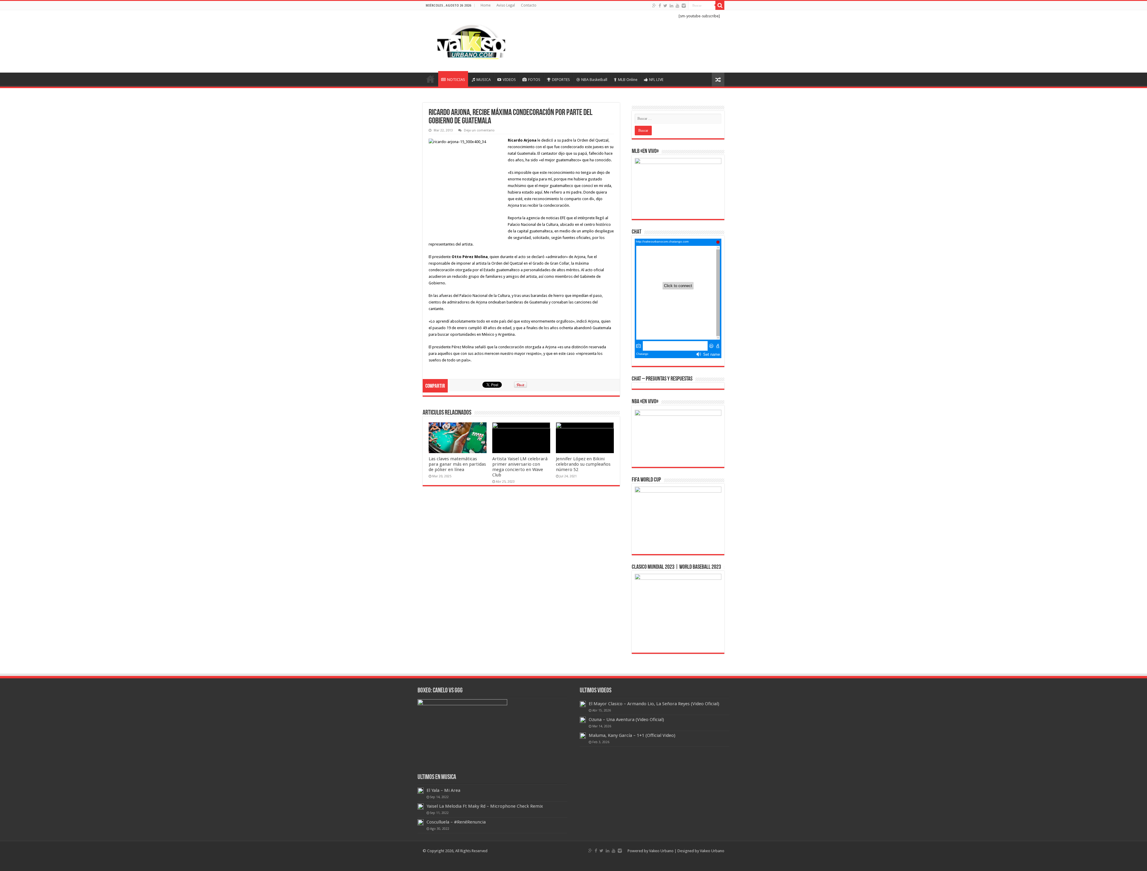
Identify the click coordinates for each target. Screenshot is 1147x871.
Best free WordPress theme (165, 372)
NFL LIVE (656, 79)
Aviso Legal (505, 5)
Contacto (528, 5)
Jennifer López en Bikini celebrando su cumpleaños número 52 (583, 464)
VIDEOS (509, 79)
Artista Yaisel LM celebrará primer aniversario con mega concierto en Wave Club (520, 467)
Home (485, 5)
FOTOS (534, 79)
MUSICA (483, 79)
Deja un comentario (479, 130)
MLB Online (627, 79)
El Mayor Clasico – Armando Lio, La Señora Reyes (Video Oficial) (654, 703)
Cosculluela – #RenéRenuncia (456, 822)
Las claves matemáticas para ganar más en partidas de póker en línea (457, 464)
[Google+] (654, 5)
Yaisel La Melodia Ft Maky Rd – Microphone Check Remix (485, 806)
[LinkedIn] (671, 5)
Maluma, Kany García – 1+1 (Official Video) (632, 735)
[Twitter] (665, 5)
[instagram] (683, 5)
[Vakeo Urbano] (472, 40)
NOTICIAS (456, 79)
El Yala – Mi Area (443, 790)
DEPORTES (561, 79)
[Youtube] (677, 5)
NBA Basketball (594, 79)
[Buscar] (719, 5)
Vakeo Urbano (712, 851)
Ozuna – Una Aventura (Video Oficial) (626, 719)
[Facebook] (660, 5)
